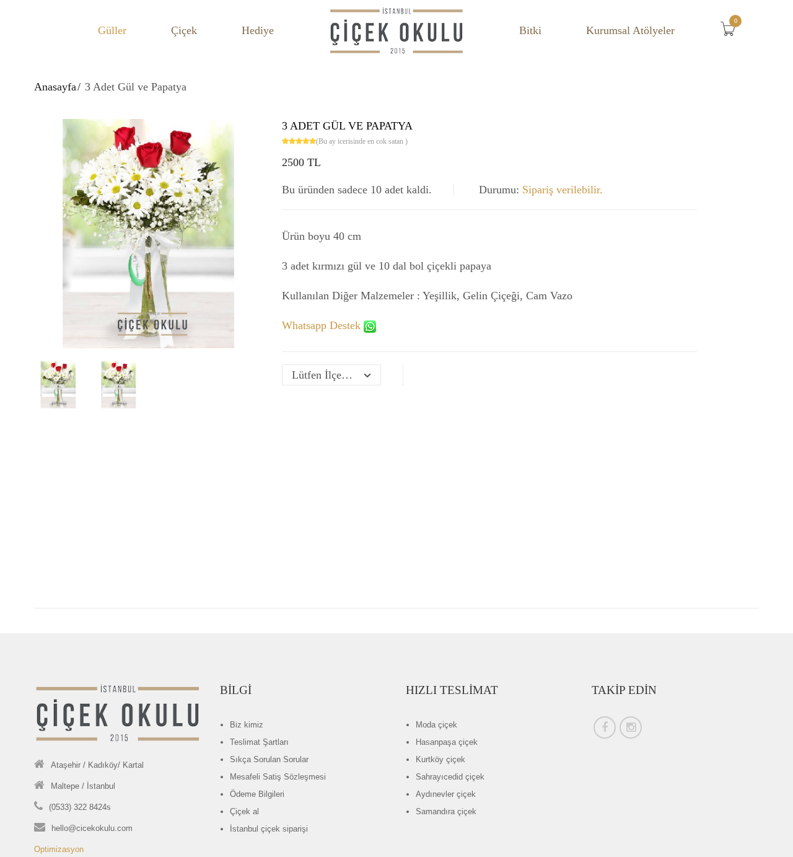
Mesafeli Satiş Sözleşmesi (278, 776)
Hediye (258, 30)
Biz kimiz (246, 724)
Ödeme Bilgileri (257, 794)
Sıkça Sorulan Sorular (269, 759)
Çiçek (184, 30)
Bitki (530, 30)
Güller (112, 30)
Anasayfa (55, 87)
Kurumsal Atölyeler (630, 30)
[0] (731, 32)
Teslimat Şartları (259, 742)
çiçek (436, 724)
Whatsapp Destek (323, 325)
